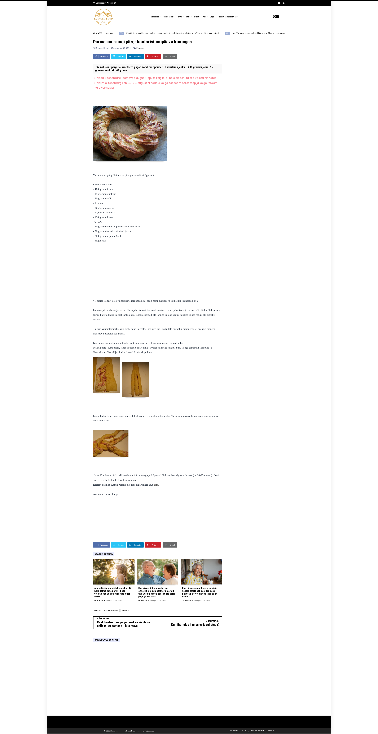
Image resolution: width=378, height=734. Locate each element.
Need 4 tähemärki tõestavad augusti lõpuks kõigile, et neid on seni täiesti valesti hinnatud (156, 78)
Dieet (196, 17)
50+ (184, 33)
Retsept (97, 610)
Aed (204, 17)
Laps (212, 17)
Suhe (188, 17)
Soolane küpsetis (111, 610)
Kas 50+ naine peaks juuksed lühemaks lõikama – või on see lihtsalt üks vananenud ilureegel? (231, 33)
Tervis (179, 17)
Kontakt (271, 731)
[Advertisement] (157, 268)
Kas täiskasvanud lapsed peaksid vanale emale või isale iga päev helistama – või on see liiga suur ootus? (130, 33)
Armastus (283, 33)
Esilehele (234, 731)
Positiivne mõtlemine (227, 17)
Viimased (155, 17)
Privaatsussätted (257, 731)
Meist (244, 731)
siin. (156, 484)
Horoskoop (168, 17)
